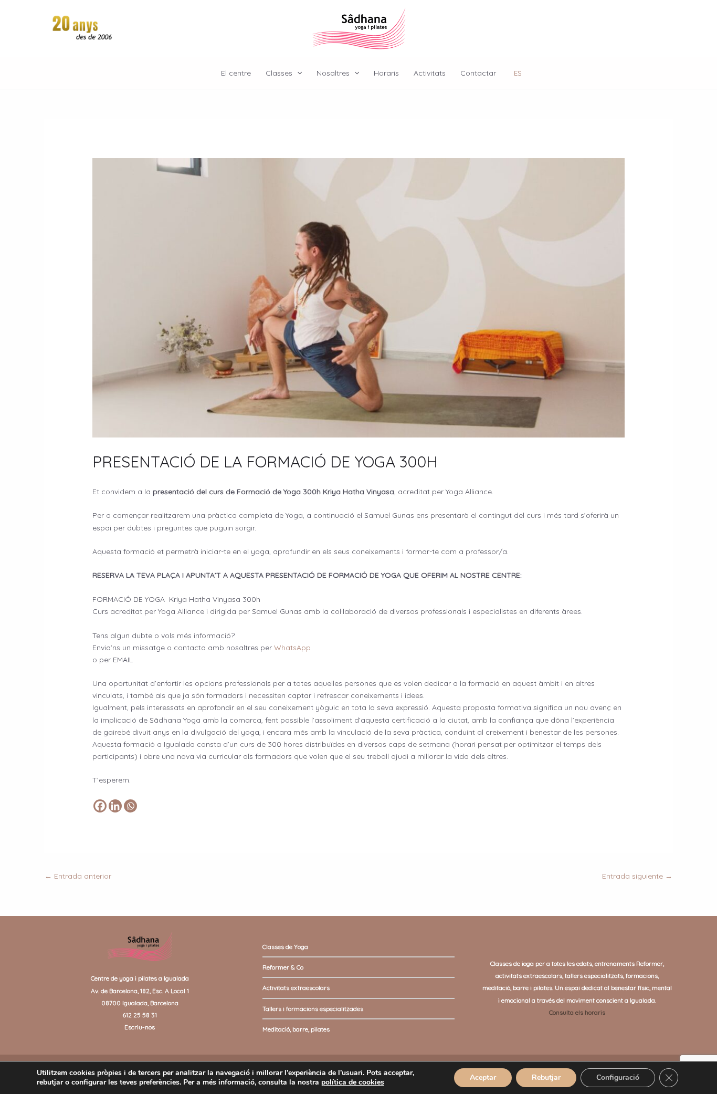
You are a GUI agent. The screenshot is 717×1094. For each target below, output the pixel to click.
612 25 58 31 (139, 1015)
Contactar (478, 73)
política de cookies (352, 1082)
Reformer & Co (282, 967)
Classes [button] (279, 73)
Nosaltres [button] (333, 73)
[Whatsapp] (130, 805)
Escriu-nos (139, 1027)
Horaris (386, 73)
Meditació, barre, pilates (296, 1029)
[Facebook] (100, 805)
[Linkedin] (115, 805)
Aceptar (483, 1077)
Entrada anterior (78, 876)
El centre (236, 73)
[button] (297, 73)
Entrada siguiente (637, 876)
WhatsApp (292, 647)
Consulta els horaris (577, 1012)
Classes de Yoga (285, 947)
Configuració (617, 1077)
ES (518, 73)
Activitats (430, 73)
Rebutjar (546, 1077)
